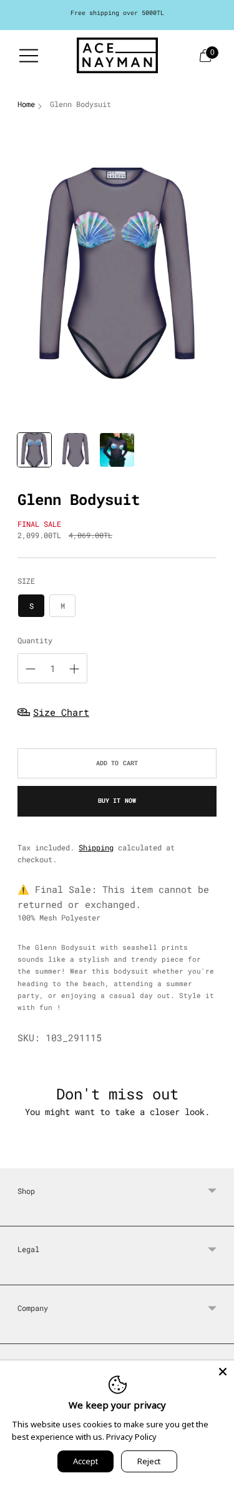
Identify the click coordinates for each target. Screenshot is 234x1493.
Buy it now (117, 801)
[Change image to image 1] (34, 450)
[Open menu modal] (28, 55)
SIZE (26, 581)
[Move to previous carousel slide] (17, 1158)
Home (26, 104)
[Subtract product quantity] (30, 669)
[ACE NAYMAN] (117, 55)
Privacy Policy (131, 1436)
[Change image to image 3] (117, 450)
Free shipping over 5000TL (117, 13)
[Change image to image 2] (75, 450)
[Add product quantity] (74, 669)
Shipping (96, 847)
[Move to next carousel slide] (217, 1158)
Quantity (34, 640)
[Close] (223, 1371)
